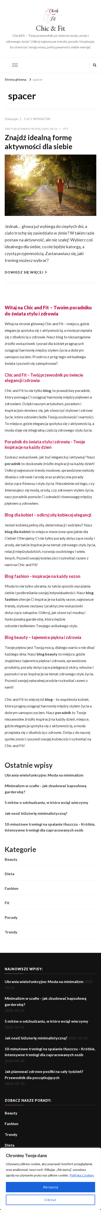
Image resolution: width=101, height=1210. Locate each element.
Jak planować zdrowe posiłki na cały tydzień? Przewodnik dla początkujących (44, 1074)
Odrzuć (50, 1200)
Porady (11, 917)
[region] (50, 1179)
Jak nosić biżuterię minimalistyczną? (36, 813)
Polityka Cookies (82, 1175)
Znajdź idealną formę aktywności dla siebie (38, 142)
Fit (66, 128)
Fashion (11, 888)
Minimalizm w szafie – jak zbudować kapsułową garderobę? (45, 788)
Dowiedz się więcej (24, 272)
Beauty (11, 859)
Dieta (9, 873)
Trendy (11, 932)
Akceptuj (50, 1187)
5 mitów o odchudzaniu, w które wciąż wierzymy (46, 802)
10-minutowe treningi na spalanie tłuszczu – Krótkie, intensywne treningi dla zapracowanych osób (50, 827)
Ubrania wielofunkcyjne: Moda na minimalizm (44, 775)
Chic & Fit (50, 28)
